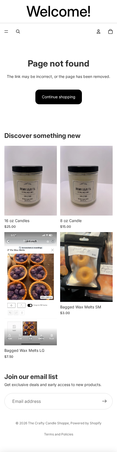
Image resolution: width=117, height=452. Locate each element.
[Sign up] (104, 401)
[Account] (98, 31)
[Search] (18, 31)
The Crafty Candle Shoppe (48, 423)
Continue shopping (58, 96)
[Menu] (6, 31)
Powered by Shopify (85, 423)
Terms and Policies (58, 434)
